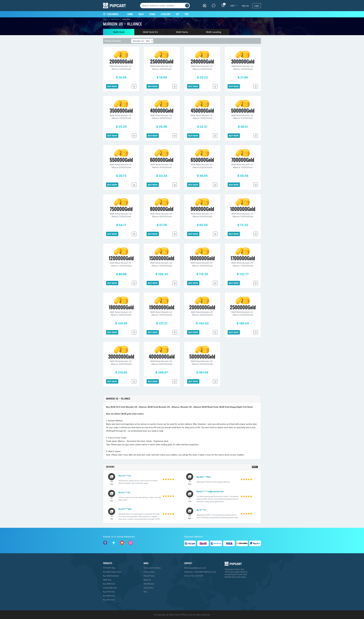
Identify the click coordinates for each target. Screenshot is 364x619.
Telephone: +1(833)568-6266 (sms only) (200, 572)
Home (130, 14)
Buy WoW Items (109, 596)
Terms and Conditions (152, 568)
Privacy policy (149, 572)
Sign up (245, 5)
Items (152, 14)
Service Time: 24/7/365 (193, 576)
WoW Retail (115, 19)
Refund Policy (149, 576)
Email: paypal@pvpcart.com (195, 568)
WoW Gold (118, 32)
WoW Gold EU (150, 32)
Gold (141, 14)
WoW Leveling (213, 32)
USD (232, 5)
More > (254, 467)
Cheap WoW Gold (110, 588)
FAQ (186, 14)
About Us (147, 580)
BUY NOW (112, 86)
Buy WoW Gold (109, 584)
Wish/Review (149, 584)
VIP (177, 14)
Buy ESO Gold (108, 600)
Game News (148, 588)
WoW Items (182, 32)
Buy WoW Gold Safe (111, 576)
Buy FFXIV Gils (109, 592)
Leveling (165, 14)
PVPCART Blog (109, 568)
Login (256, 5)
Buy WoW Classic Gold (112, 572)
